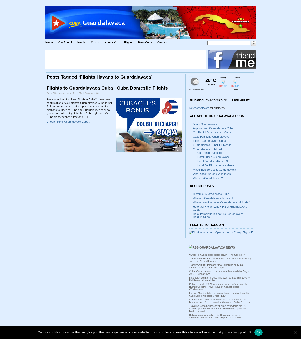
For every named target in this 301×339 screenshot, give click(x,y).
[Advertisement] (125, 59)
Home (49, 42)
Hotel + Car (112, 42)
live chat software (199, 108)
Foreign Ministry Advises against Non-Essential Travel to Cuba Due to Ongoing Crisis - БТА (219, 294)
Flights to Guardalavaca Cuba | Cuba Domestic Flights (107, 88)
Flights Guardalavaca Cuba (209, 140)
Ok (258, 332)
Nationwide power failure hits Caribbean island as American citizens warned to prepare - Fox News (215, 316)
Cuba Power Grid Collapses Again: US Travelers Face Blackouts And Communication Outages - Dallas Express (219, 300)
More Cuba (145, 42)
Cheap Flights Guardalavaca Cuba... (68, 121)
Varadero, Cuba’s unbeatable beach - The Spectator (217, 254)
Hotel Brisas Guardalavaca (213, 157)
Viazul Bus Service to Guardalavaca (214, 169)
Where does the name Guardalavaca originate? (221, 202)
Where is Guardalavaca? (208, 178)
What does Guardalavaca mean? (212, 174)
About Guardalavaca (205, 124)
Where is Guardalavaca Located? (213, 198)
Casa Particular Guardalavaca (211, 136)
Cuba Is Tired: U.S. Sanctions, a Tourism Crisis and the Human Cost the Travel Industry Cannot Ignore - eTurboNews (218, 287)
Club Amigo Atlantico (209, 152)
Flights (128, 42)
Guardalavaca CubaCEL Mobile (212, 145)
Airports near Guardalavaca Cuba (213, 128)
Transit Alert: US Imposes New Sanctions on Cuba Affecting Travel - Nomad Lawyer (216, 266)
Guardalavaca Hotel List (207, 149)
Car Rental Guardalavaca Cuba (212, 132)
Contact (162, 42)
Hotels (81, 42)
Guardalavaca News (217, 247)
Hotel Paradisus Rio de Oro (213, 161)
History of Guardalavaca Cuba (211, 194)
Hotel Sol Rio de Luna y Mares (215, 165)
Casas (95, 42)
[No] (295, 332)
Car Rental (65, 42)
